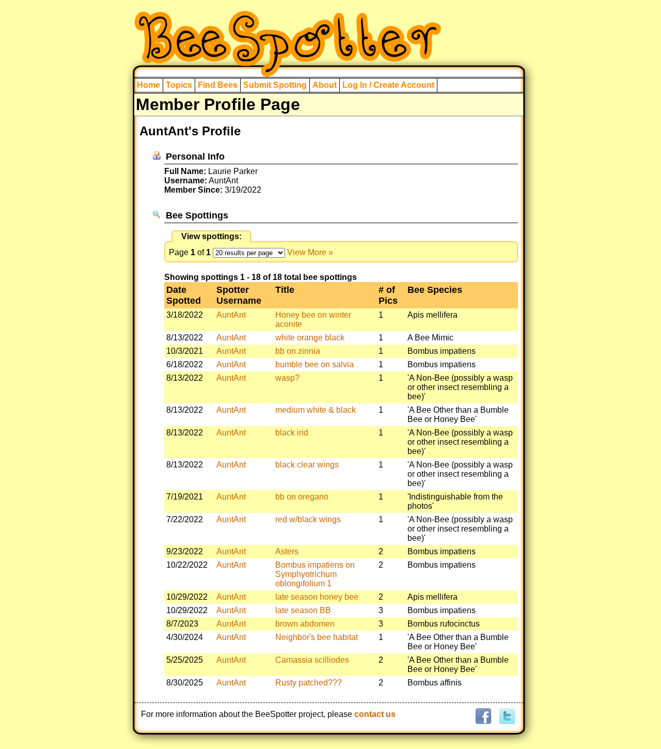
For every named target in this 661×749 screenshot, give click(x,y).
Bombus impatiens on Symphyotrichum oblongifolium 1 (315, 574)
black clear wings (307, 464)
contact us (375, 714)
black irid (291, 432)
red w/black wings (308, 519)
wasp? (287, 377)
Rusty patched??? (308, 682)
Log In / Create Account (388, 85)
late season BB (303, 610)
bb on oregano (301, 496)
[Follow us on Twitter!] (505, 716)
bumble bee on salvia (314, 364)
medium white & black (315, 409)
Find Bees (218, 85)
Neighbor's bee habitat (316, 637)
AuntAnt (231, 314)
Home (148, 85)
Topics (179, 85)
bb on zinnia (297, 351)
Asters (286, 551)
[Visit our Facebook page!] (483, 716)
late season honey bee (316, 596)
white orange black (309, 337)
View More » (310, 252)
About (324, 85)
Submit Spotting (275, 85)
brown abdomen (305, 623)
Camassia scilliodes (312, 660)
